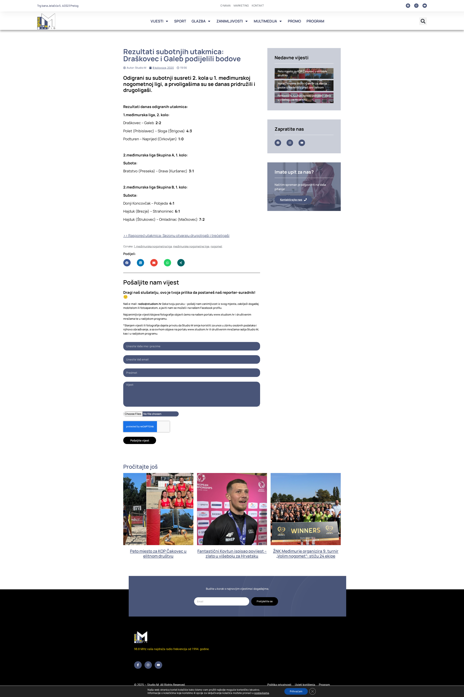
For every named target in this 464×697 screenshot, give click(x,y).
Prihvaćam (296, 691)
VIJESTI (157, 21)
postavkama (261, 692)
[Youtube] (424, 5)
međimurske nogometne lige (191, 246)
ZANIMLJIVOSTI (229, 21)
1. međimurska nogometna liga (153, 246)
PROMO (294, 21)
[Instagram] (416, 5)
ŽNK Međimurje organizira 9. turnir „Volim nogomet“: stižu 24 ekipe (305, 553)
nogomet (216, 246)
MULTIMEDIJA (265, 21)
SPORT (180, 21)
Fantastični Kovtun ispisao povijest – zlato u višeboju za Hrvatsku (232, 553)
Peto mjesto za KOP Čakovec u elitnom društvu (158, 553)
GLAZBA (199, 21)
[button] (423, 21)
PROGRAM (315, 21)
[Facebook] (408, 5)
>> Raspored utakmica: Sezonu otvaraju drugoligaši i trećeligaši (176, 235)
